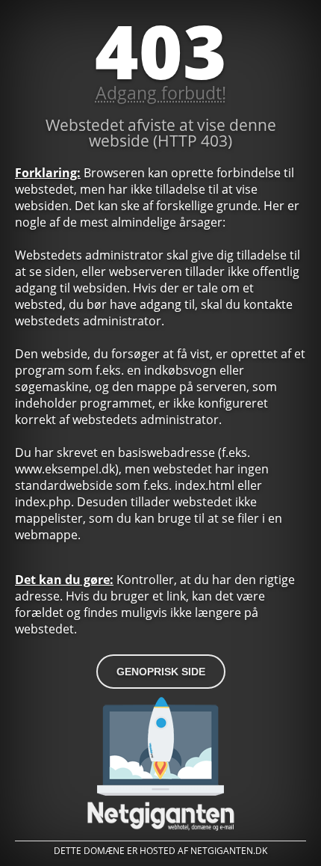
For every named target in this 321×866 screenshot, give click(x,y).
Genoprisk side (160, 672)
